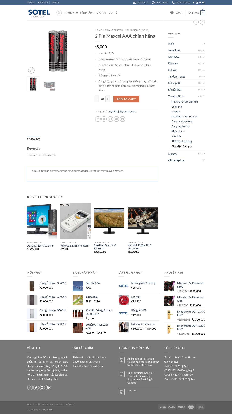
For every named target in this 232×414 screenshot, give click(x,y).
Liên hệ (113, 12)
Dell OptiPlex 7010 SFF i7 (40, 245)
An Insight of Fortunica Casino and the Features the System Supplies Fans (143, 361)
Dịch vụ (101, 12)
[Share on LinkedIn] (122, 119)
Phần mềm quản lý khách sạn (89, 357)
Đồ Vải (172, 69)
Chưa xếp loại (176, 160)
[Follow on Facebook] (194, 3)
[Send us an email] (203, 3)
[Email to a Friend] (110, 119)
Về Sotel (30, 2)
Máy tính (176, 136)
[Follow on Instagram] (197, 3)
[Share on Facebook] (98, 119)
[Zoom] (31, 70)
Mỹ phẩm (174, 56)
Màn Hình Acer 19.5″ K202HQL (105, 247)
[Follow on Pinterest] (48, 387)
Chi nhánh (43, 2)
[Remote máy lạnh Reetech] (75, 221)
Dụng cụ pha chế (180, 126)
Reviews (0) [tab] (33, 139)
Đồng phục (174, 82)
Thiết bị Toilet (176, 76)
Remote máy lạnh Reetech (74, 245)
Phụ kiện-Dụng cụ (182, 146)
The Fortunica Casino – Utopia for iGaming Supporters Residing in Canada (140, 377)
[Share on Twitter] (104, 119)
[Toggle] (203, 50)
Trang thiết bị (176, 96)
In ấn (171, 43)
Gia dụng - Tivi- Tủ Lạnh (184, 116)
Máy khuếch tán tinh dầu (185, 101)
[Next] (84, 51)
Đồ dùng (173, 63)
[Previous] (32, 51)
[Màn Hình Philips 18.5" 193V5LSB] (143, 221)
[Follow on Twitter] (200, 3)
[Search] (59, 12)
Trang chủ (71, 12)
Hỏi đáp (55, 2)
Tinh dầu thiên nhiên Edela (88, 366)
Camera (176, 111)
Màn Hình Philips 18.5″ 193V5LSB (139, 247)
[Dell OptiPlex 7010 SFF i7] (42, 221)
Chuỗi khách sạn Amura (86, 361)
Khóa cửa (177, 131)
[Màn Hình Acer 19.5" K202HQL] (109, 221)
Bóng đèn (177, 106)
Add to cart (126, 99)
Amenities (174, 50)
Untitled (132, 390)
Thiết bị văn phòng (182, 141)
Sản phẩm (86, 12)
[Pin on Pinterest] (116, 119)
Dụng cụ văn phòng (182, 121)
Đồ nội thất (174, 89)
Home (98, 30)
